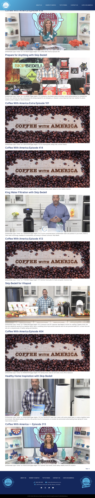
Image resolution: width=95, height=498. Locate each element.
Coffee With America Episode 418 (24, 10)
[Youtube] (53, 487)
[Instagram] (45, 487)
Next (88, 468)
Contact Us (74, 5)
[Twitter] (49, 487)
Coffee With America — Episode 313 (25, 424)
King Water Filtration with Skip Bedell (26, 192)
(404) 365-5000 (39, 482)
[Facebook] (41, 487)
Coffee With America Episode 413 (24, 238)
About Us (39, 5)
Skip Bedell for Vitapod (18, 283)
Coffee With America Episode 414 (24, 147)
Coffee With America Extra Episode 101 (27, 103)
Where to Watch (51, 5)
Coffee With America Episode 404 (24, 331)
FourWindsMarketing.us (63, 496)
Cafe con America (87, 5)
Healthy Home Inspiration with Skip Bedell (28, 376)
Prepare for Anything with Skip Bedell (26, 55)
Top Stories (63, 5)
